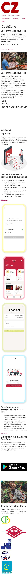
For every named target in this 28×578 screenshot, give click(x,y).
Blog (3, 21)
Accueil (4, 15)
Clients (23, 18)
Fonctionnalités (6, 18)
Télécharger (16, 18)
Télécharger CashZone (7, 49)
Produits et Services (14, 15)
